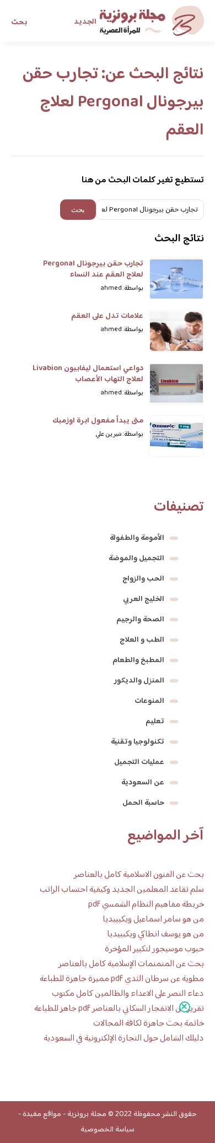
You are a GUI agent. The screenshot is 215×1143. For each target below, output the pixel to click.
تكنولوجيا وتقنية (137, 742)
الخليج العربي (143, 599)
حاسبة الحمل (143, 803)
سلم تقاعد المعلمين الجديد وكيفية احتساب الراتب (122, 889)
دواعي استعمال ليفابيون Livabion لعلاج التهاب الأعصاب (88, 374)
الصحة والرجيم (140, 619)
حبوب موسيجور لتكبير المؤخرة (154, 949)
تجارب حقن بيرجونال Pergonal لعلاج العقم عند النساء (93, 269)
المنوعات (149, 701)
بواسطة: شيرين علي (119, 434)
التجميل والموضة (136, 558)
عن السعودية (142, 782)
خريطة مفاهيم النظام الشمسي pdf (146, 904)
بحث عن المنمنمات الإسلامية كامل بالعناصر (131, 964)
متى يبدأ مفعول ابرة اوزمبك (97, 420)
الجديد (85, 22)
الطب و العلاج (142, 640)
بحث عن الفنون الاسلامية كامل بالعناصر (139, 875)
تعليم (155, 721)
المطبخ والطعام (138, 660)
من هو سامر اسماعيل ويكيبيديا (153, 919)
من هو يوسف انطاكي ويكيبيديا (155, 934)
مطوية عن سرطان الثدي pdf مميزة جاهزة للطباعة (122, 979)
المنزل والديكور (139, 680)
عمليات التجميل (139, 762)
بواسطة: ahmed (122, 288)
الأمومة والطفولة (137, 538)
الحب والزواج (143, 579)
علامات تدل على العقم (107, 316)
